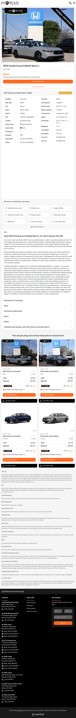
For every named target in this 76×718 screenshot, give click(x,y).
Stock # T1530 (44, 434)
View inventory (31, 603)
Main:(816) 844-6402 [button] (10, 663)
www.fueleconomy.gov (7, 492)
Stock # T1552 (6, 434)
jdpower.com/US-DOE (33, 584)
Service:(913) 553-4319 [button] (11, 650)
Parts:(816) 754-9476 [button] (10, 668)
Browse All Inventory (38, 81)
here (30, 549)
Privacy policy (31, 608)
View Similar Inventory (38, 86)
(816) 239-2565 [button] (9, 701)
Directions (30, 605)
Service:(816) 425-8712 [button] (11, 634)
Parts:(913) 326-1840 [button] (10, 652)
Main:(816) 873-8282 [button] (10, 631)
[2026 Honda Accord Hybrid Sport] (19, 352)
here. (50, 549)
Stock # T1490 (6, 369)
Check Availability (12, 395)
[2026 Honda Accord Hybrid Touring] (19, 417)
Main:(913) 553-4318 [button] (10, 647)
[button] (70, 3)
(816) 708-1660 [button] (9, 609)
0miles (33, 374)
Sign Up (63, 623)
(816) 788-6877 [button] (9, 679)
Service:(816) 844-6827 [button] (11, 666)
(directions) (31, 482)
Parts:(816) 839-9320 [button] (10, 636)
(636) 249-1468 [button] (9, 690)
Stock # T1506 (44, 369)
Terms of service (32, 611)
